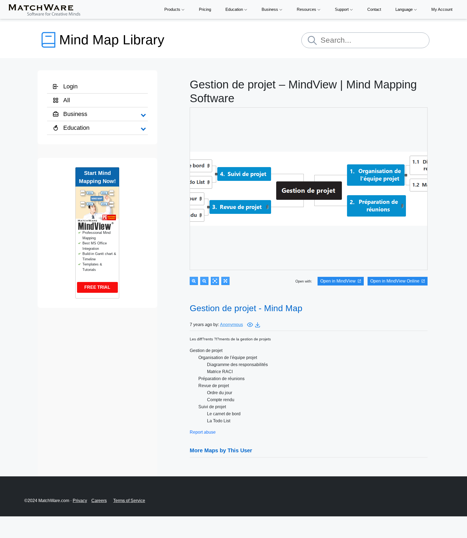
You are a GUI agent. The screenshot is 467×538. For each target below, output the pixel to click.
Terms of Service (129, 500)
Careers (99, 500)
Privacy (80, 500)
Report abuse (203, 432)
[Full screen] (225, 281)
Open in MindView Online (394, 281)
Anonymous (231, 324)
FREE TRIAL (97, 287)
